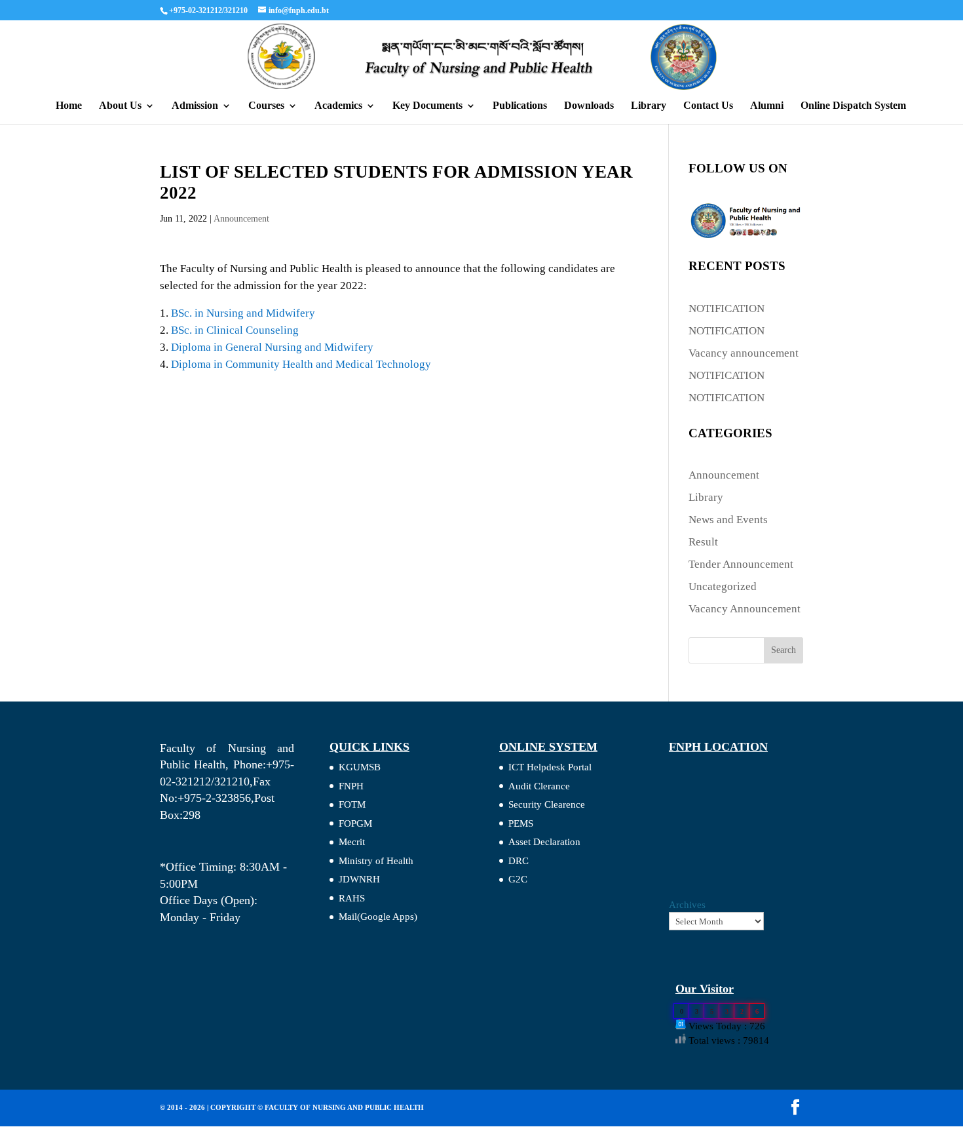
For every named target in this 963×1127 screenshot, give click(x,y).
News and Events (728, 519)
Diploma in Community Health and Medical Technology (301, 364)
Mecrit (352, 842)
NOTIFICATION (727, 308)
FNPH (351, 786)
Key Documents (427, 106)
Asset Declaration (544, 842)
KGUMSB (360, 767)
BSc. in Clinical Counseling (235, 330)
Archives (687, 905)
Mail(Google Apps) (378, 916)
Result (703, 542)
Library (648, 106)
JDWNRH (359, 879)
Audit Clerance (539, 786)
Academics (338, 106)
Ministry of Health (376, 861)
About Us (120, 106)
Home (69, 106)
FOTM (352, 804)
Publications (520, 106)
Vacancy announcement (744, 353)
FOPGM (355, 823)
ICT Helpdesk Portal (550, 767)
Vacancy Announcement (745, 609)
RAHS (352, 898)
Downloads (589, 106)
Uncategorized (723, 586)
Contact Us (708, 106)
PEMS (520, 823)
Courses (266, 106)
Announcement (241, 219)
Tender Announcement (741, 564)
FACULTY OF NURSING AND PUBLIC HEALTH (344, 1107)
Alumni (767, 106)
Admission (195, 106)
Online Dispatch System (853, 106)
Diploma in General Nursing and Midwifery (272, 347)
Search (783, 650)
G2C (517, 879)
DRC (518, 861)
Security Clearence (546, 804)
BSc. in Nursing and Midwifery (243, 313)
